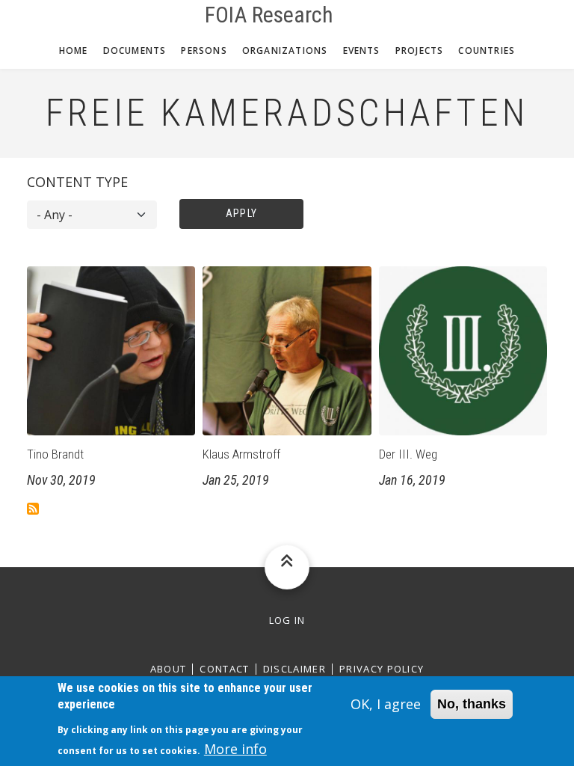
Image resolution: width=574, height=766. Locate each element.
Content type (77, 182)
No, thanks (471, 703)
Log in (287, 620)
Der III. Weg (408, 454)
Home (73, 50)
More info (235, 749)
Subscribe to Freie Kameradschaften (33, 509)
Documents (135, 50)
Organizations (285, 50)
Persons (203, 50)
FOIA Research (269, 15)
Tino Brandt (55, 454)
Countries (486, 50)
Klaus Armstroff (241, 454)
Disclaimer (294, 669)
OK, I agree (386, 704)
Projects (419, 50)
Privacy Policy (381, 669)
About (168, 669)
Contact (224, 669)
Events (361, 50)
